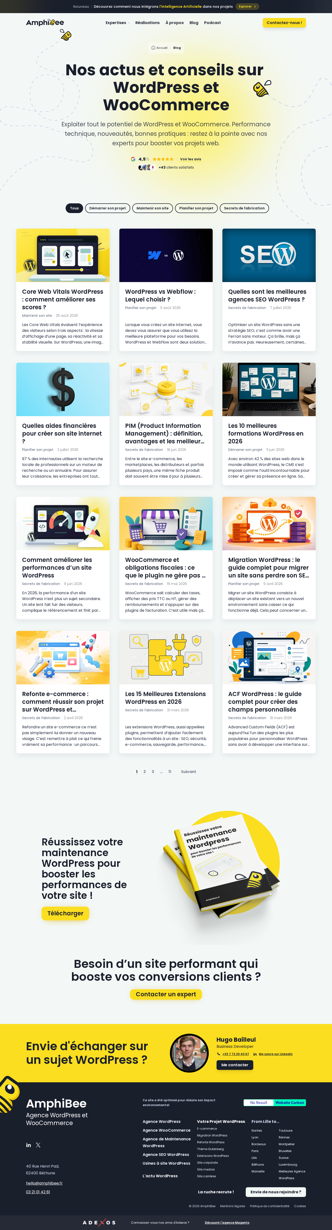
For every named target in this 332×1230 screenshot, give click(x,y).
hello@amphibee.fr (44, 1183)
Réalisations (147, 23)
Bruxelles (285, 1151)
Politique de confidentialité (269, 1206)
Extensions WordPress (213, 1156)
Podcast (212, 23)
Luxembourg (288, 1164)
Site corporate (207, 1163)
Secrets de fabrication (244, 208)
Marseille (258, 1171)
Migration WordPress (212, 1135)
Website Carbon (289, 1102)
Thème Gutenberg (210, 1149)
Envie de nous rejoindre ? (276, 1192)
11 (169, 772)
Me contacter (234, 1065)
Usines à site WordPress (166, 1163)
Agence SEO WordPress (166, 1154)
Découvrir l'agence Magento (227, 1223)
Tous (74, 208)
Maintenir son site (153, 208)
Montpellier (287, 1144)
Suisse (283, 1158)
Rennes (284, 1137)
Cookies (300, 1206)
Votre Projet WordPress (221, 1121)
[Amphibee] (45, 23)
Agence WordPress (162, 1121)
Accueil (162, 48)
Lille (254, 1158)
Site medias (206, 1169)
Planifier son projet (196, 208)
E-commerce (207, 1129)
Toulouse (285, 1130)
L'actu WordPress (160, 1176)
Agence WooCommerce (167, 1130)
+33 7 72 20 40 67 (235, 1054)
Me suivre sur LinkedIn (276, 1054)
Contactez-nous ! (284, 23)
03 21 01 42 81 (38, 1192)
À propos (175, 23)
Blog (194, 23)
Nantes (257, 1130)
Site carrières (206, 1176)
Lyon (255, 1137)
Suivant (188, 771)
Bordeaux (259, 1144)
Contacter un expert (166, 994)
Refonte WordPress (211, 1142)
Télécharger (65, 913)
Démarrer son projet (107, 208)
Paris (255, 1151)
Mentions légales (232, 1206)
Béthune (258, 1164)
